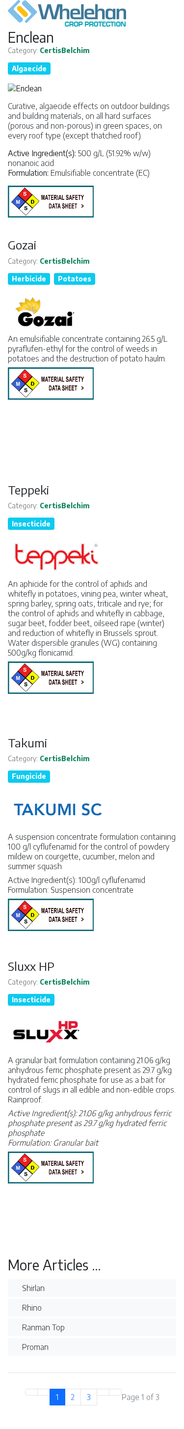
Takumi (27, 742)
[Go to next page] (103, 1392)
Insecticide (31, 524)
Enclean (31, 37)
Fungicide (29, 776)
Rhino (31, 1308)
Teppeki (28, 489)
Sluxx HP (31, 966)
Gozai (22, 244)
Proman (34, 1347)
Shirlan (32, 1288)
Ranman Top (42, 1327)
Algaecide (29, 68)
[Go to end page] (115, 1392)
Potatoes (74, 279)
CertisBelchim (65, 50)
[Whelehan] (92, 14)
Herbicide (29, 279)
